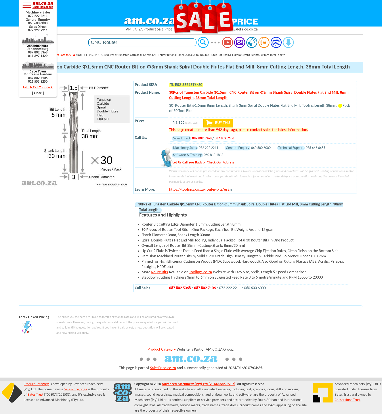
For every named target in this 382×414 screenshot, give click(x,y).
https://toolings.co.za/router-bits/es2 (199, 190)
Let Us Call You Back (38, 87)
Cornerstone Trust (347, 400)
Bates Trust (35, 395)
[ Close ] (38, 93)
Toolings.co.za (200, 272)
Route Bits (159, 272)
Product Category (60, 55)
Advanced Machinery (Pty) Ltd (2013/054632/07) (198, 384)
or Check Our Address (203, 162)
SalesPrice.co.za (163, 368)
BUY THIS (222, 123)
